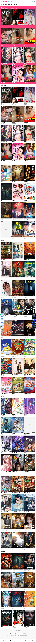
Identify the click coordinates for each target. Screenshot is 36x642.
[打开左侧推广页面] (2, 321)
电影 (3, 4)
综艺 (11, 4)
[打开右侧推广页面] (34, 321)
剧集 (18, 640)
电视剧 (9, 4)
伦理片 (6, 4)
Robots (20, 633)
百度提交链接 (24, 633)
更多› (34, 7)
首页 (1, 4)
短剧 (16, 4)
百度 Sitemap (16, 633)
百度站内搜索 (11, 633)
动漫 (14, 4)
